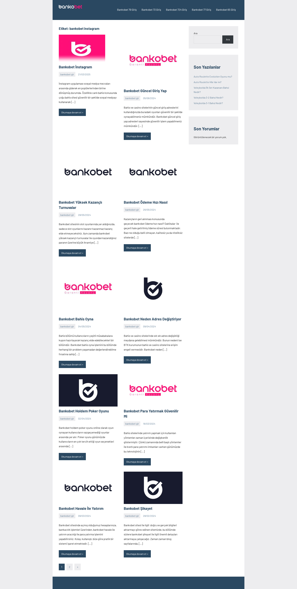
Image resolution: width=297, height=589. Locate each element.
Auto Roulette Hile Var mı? (207, 82)
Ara (195, 33)
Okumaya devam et (71, 112)
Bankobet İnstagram (75, 67)
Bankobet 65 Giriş (226, 9)
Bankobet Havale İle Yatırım (81, 508)
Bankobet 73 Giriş (151, 9)
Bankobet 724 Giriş (176, 9)
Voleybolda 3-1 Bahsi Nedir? (208, 103)
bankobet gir (67, 74)
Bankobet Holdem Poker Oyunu (84, 411)
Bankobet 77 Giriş (201, 9)
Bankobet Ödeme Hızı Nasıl (146, 202)
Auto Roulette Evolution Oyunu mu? (213, 76)
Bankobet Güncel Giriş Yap (145, 90)
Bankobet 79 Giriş (127, 9)
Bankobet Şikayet (138, 508)
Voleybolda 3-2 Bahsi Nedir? (208, 97)
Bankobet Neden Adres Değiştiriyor (152, 319)
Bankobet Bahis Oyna (76, 319)
